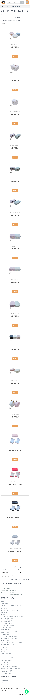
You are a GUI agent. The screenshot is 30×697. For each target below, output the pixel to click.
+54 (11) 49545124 (8, 592)
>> (14, 577)
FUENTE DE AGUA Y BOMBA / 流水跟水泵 (11, 642)
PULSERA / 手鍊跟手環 (6, 660)
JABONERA (4, 649)
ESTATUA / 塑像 (5, 634)
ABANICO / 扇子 (5, 603)
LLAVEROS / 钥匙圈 (6, 653)
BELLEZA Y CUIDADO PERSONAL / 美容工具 (12, 616)
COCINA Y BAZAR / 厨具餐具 (8, 625)
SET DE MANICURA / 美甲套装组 (9, 666)
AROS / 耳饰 (4, 612)
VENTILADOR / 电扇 (6, 673)
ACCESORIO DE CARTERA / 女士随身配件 (11, 605)
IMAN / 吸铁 (4, 648)
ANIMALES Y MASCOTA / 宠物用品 (9, 610)
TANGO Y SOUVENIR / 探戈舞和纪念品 (10, 668)
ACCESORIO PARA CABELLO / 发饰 (9, 607)
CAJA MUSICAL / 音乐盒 (7, 618)
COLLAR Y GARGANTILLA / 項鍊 (9, 631)
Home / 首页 (5, 7)
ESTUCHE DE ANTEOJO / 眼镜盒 (9, 636)
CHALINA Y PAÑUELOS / (7, 623)
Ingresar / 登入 (4, 680)
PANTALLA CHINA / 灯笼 (7, 657)
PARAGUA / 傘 (4, 659)
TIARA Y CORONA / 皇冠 (7, 670)
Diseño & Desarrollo (14, 694)
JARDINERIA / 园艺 (6, 651)
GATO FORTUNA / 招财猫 (7, 644)
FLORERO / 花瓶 (5, 640)
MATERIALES (4, 655)
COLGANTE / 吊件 (5, 629)
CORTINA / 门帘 (5, 633)
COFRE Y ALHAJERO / (6, 627)
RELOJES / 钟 (4, 662)
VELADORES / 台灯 (6, 672)
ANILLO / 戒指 (4, 609)
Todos (2, 601)
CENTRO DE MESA (6, 621)
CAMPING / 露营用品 (6, 620)
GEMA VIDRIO (4, 646)
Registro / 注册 (4, 682)
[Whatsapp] (27, 691)
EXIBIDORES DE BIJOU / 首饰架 (9, 638)
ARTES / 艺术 (4, 614)
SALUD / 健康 (4, 664)
